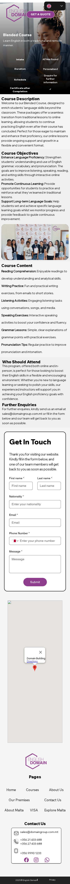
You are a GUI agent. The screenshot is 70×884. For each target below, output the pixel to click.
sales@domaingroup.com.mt (22, 414)
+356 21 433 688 (31, 840)
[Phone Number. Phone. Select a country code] (15, 540)
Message (15, 551)
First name (16, 478)
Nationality (16, 496)
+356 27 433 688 (31, 843)
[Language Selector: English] (55, 6)
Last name (44, 478)
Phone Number (19, 533)
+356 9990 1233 (30, 853)
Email (13, 514)
